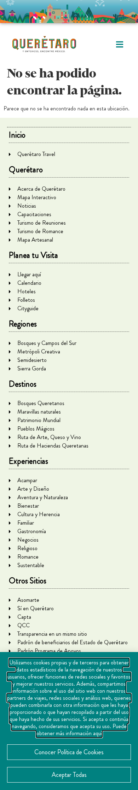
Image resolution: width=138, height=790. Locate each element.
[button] (119, 44)
